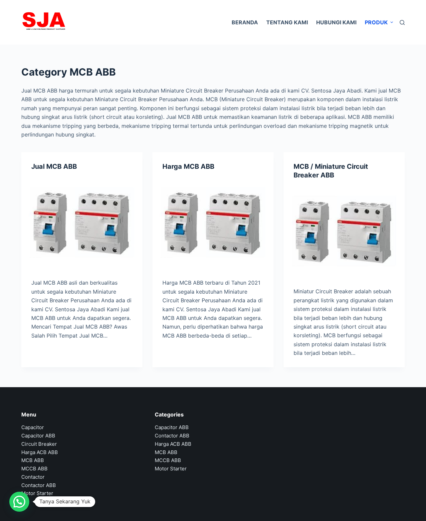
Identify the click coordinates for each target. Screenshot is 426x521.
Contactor (33, 477)
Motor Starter (37, 493)
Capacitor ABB (38, 435)
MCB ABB (32, 460)
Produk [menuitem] (376, 22)
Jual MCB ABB (54, 166)
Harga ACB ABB (39, 452)
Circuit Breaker (39, 444)
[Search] (402, 22)
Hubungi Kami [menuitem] (336, 22)
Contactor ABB (38, 485)
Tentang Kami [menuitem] (287, 22)
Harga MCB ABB (188, 166)
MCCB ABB (34, 468)
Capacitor (32, 427)
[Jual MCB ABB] (81, 222)
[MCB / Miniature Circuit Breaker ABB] (344, 231)
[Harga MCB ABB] (213, 222)
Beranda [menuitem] (245, 22)
